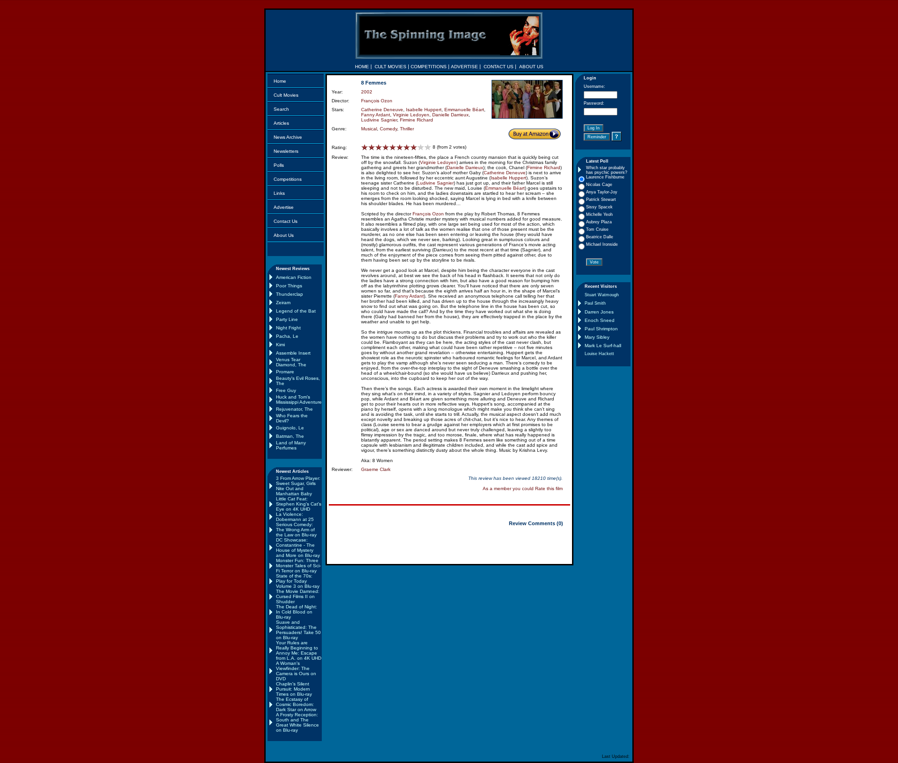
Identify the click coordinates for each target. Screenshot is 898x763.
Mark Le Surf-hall (603, 345)
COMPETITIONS (429, 66)
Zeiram (283, 302)
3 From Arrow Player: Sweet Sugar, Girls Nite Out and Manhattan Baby (298, 486)
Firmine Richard (416, 119)
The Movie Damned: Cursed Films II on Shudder (297, 596)
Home (280, 81)
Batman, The (290, 436)
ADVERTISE (464, 66)
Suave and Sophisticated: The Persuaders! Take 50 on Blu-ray (298, 630)
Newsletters (286, 151)
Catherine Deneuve (382, 109)
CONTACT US (499, 66)
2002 (366, 91)
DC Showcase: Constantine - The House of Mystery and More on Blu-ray (298, 547)
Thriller (407, 128)
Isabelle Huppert (424, 109)
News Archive (288, 137)
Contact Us (285, 221)
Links (279, 193)
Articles (281, 123)
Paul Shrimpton (601, 328)
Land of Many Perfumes (291, 445)
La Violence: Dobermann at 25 (295, 517)
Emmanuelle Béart (464, 109)
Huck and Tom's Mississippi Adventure (299, 399)
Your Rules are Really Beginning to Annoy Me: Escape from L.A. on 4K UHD (298, 650)
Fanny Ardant (375, 114)
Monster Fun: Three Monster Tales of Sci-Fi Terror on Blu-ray (298, 565)
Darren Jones (599, 311)
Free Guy (286, 390)
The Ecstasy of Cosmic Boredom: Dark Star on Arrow (296, 704)
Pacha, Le (287, 336)
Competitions (288, 179)
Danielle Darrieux (450, 114)
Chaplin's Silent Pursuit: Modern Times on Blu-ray (294, 689)
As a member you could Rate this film (523, 488)
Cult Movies (286, 95)
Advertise (284, 207)
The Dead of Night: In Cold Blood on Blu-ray (296, 612)
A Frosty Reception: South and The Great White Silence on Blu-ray (297, 722)
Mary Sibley (597, 337)
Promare (285, 371)
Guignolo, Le (290, 427)
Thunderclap (289, 294)
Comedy (388, 128)
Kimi (280, 344)
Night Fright (288, 327)
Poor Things (289, 285)
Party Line (287, 319)
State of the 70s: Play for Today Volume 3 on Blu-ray (297, 581)
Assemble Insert (293, 353)
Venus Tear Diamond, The (291, 362)
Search (281, 109)
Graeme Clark (376, 469)
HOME (362, 66)
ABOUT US (531, 66)
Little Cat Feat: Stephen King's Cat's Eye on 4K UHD (298, 504)
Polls (279, 165)
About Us (284, 235)
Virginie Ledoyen (411, 114)
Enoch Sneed (600, 320)
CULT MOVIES (390, 66)
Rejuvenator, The (294, 409)
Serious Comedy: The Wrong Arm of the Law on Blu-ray (296, 529)
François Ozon (376, 100)
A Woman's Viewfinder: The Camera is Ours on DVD (296, 671)
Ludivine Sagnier (379, 119)
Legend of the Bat (296, 311)
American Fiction (293, 277)
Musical (369, 128)
